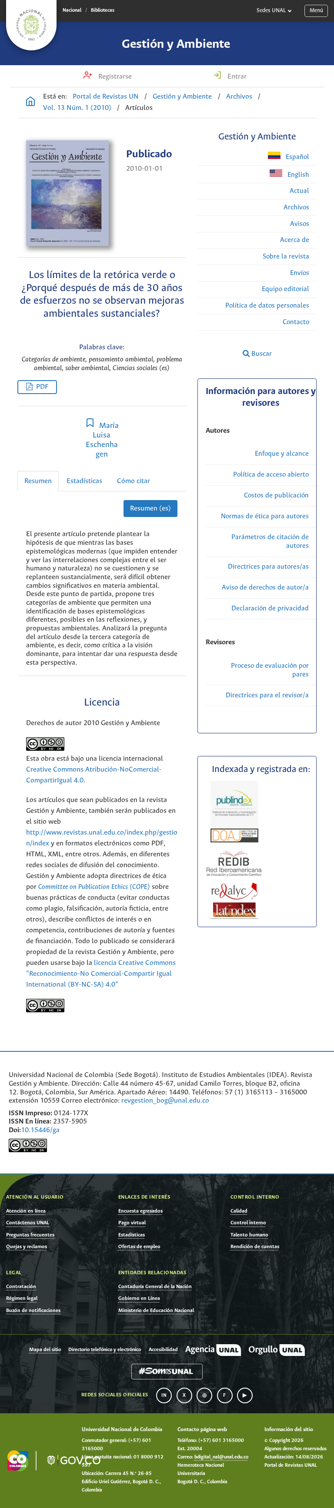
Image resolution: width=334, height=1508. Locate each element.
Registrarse (114, 76)
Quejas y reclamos (26, 1246)
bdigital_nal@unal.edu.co (221, 1457)
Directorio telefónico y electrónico (104, 1349)
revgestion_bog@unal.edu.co (165, 1100)
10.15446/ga (40, 1130)
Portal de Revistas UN (106, 96)
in (164, 1395)
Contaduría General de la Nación (155, 1286)
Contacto (296, 322)
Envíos (299, 273)
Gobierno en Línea (139, 1298)
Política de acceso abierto (271, 474)
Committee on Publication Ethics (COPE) (94, 887)
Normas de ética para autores (265, 516)
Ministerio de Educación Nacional (156, 1310)
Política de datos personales (267, 305)
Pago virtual (132, 1223)
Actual (299, 191)
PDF (42, 387)
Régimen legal (21, 1298)
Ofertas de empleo (139, 1246)
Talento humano (249, 1235)
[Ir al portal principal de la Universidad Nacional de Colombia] (31, 25)
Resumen (38, 481)
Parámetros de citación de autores (270, 542)
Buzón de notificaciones (33, 1310)
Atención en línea (26, 1211)
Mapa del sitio (45, 1349)
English (297, 175)
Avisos (299, 224)
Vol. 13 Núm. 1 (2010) (77, 108)
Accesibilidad (163, 1349)
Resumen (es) (150, 508)
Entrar (236, 76)
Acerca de (294, 240)
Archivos (239, 96)
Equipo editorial (285, 289)
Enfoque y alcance (282, 453)
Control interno (248, 1223)
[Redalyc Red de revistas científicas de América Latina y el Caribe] (235, 890)
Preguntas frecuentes (30, 1235)
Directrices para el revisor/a (267, 695)
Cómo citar (133, 481)
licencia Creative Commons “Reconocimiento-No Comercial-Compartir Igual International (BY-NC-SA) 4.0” (101, 973)
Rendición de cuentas (254, 1246)
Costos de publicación (276, 495)
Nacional (72, 10)
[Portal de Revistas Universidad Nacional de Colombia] (30, 102)
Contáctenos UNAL (27, 1223)
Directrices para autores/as (268, 566)
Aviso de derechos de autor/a (265, 587)
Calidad (238, 1211)
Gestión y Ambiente (176, 44)
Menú (316, 10)
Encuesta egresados (140, 1211)
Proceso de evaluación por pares (270, 670)
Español (296, 157)
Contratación (21, 1286)
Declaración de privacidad (270, 608)
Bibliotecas (102, 10)
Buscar (261, 354)
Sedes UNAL (271, 10)
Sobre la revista (286, 256)
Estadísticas (84, 481)
